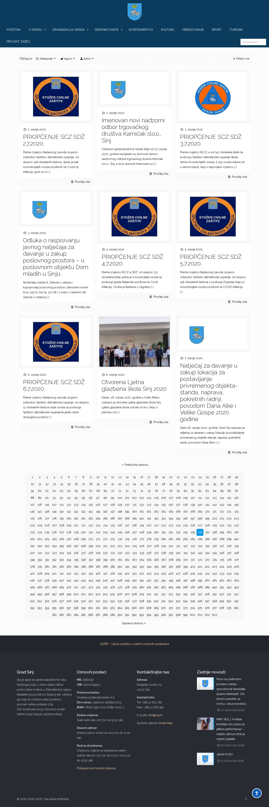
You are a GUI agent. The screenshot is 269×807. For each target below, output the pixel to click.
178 (54, 518)
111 (200, 497)
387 (98, 566)
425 (163, 573)
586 (90, 614)
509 (141, 594)
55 (214, 484)
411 (62, 573)
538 (141, 601)
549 (222, 601)
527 (61, 601)
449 (127, 580)
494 (32, 594)
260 (229, 532)
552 (32, 608)
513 (171, 594)
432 (214, 573)
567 (141, 608)
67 (90, 491)
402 (207, 566)
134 (156, 504)
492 (229, 587)
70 (112, 491)
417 (105, 573)
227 (200, 525)
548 (214, 601)
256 (200, 532)
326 (76, 552)
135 (163, 504)
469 (61, 587)
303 (119, 546)
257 (207, 532)
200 (214, 518)
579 (229, 608)
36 (76, 484)
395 (156, 566)
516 (193, 594)
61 (46, 491)
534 (112, 601)
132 (142, 504)
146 (32, 511)
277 (142, 539)
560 (90, 608)
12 (112, 477)
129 (120, 504)
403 (214, 566)
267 (69, 539)
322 (47, 552)
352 (54, 559)
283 (185, 539)
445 (98, 580)
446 (105, 580)
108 (178, 497)
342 (192, 552)
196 (185, 518)
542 (171, 601)
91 (54, 497)
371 (193, 559)
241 (91, 532)
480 (141, 587)
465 (32, 587)
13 (120, 477)
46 (149, 484)
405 (229, 566)
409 (47, 573)
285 (200, 539)
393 (141, 566)
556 (61, 608)
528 (69, 601)
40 (105, 484)
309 (163, 546)
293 (47, 546)
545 (193, 601)
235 (47, 532)
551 (236, 601)
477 (120, 587)
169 (200, 511)
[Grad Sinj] (134, 12)
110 (193, 497)
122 (69, 504)
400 (192, 566)
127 (105, 504)
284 (192, 539)
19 (163, 477)
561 (98, 608)
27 (221, 477)
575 (200, 608)
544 (185, 601)
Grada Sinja (165, 723)
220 (149, 525)
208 (61, 525)
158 (120, 511)
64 (68, 491)
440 (61, 580)
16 (141, 477)
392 (134, 566)
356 (83, 559)
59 (32, 491)
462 (221, 580)
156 (105, 511)
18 (156, 477)
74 (141, 491)
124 (83, 504)
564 (120, 608)
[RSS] (246, 799)
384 (76, 566)
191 (149, 518)
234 (39, 532)
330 (105, 552)
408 (39, 573)
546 (200, 601)
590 (120, 614)
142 (214, 504)
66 (83, 491)
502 (90, 594)
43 (127, 484)
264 (47, 539)
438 (47, 580)
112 (207, 497)
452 (149, 580)
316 (214, 546)
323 (54, 552)
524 (39, 601)
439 (54, 580)
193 (163, 518)
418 (112, 573)
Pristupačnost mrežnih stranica (96, 768)
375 (222, 559)
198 (200, 518)
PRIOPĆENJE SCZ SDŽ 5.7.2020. (211, 260)
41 (112, 484)
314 (200, 546)
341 (185, 552)
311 (178, 546)
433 (222, 573)
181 (76, 518)
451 (142, 580)
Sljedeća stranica (132, 623)
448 (119, 580)
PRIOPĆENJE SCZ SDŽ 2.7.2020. (54, 140)
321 (40, 552)
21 (178, 477)
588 (105, 614)
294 (54, 546)
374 (214, 559)
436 (32, 580)
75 (149, 491)
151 (69, 511)
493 (236, 587)
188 (127, 518)
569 (156, 608)
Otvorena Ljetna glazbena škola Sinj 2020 (134, 385)
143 (222, 504)
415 (91, 573)
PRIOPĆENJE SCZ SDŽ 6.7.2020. (54, 385)
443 (83, 580)
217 (127, 525)
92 (61, 497)
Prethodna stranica (136, 464)
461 (214, 580)
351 (47, 559)
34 (61, 484)
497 (54, 594)
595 (156, 614)
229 (214, 525)
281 (171, 539)
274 (120, 539)
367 (163, 559)
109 (185, 497)
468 (54, 587)
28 (229, 477)
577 (214, 608)
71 (120, 491)
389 (112, 566)
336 (149, 552)
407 (32, 573)
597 (171, 614)
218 (134, 525)
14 (127, 477)
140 (200, 504)
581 (54, 614)
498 (61, 594)
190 (141, 518)
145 (236, 504)
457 (185, 580)
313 (193, 546)
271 (98, 539)
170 (207, 511)
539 (149, 601)
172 (222, 511)
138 (185, 504)
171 (214, 511)
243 (105, 532)
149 (54, 511)
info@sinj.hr (155, 715)
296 (68, 546)
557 (69, 608)
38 (90, 484)
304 (127, 546)
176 (40, 518)
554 (47, 608)
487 (192, 587)
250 (156, 532)
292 (39, 546)
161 (142, 511)
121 (62, 504)
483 (163, 587)
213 (98, 525)
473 (90, 587)
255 (193, 532)
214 (105, 525)
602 (207, 614)
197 (193, 518)
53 (200, 484)
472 (83, 587)
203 (236, 518)
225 (185, 525)
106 (163, 497)
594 (149, 614)
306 (141, 546)
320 (32, 552)
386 (90, 566)
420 (127, 573)
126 (98, 504)
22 (185, 477)
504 (105, 594)
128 (112, 504)
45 (141, 484)
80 (185, 491)
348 (236, 552)
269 (83, 539)
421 (134, 573)
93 (68, 497)
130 (127, 504)
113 (215, 497)
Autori (87, 58)
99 (112, 497)
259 (222, 532)
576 (207, 608)
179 (61, 518)
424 (156, 573)
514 (178, 594)
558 (76, 608)
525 (47, 601)
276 (134, 539)
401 (200, 566)
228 (207, 525)
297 (76, 546)
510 (149, 594)
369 (178, 559)
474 (98, 587)
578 (222, 608)
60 (40, 491)
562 (105, 608)
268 (76, 539)
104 (149, 497)
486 (185, 587)
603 (214, 614)
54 (207, 484)
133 (149, 504)
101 (127, 497)
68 (98, 491)
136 (171, 504)
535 (120, 601)
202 (229, 518)
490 (214, 587)
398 (178, 566)
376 (229, 559)
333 (127, 552)
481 (149, 587)
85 (222, 491)
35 (68, 484)
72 (127, 491)
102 (134, 497)
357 (91, 559)
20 (171, 477)
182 (83, 518)
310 (171, 546)
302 (112, 546)
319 (236, 546)
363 (134, 559)
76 (156, 491)
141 (207, 504)
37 (83, 484)
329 (98, 552)
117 (32, 504)
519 (214, 594)
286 (207, 539)
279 (156, 539)
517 (200, 594)
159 (127, 511)
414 (83, 573)
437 (39, 580)
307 (149, 546)
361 (120, 559)
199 (207, 518)
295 (61, 546)
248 (141, 532)
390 (119, 566)
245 (120, 532)
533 (105, 601)
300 (98, 546)
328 (90, 552)
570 (163, 608)
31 (39, 484)
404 (221, 566)
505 (112, 594)
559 (83, 608)
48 (163, 484)
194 (171, 518)
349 (32, 559)
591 (127, 614)
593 (141, 614)
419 (120, 573)
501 (83, 594)
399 (185, 566)
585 (83, 614)
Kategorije (46, 58)
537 (134, 601)
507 (127, 594)
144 (229, 504)
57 (229, 484)
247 (134, 532)
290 (236, 539)
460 (207, 580)
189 (134, 518)
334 (134, 552)
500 (76, 594)
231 (229, 525)
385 (83, 566)
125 (91, 504)
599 (185, 614)
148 (47, 511)
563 (112, 608)
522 (236, 594)
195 (178, 518)
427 (178, 573)
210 (76, 525)
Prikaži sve (242, 58)
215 (112, 525)
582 (61, 614)
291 (32, 546)
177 (47, 518)
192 (156, 518)
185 (105, 518)
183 (90, 518)
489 (207, 587)
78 (171, 491)
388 (105, 566)
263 (39, 539)
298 (83, 546)
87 (236, 491)
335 (141, 552)
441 (69, 580)
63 (61, 491)
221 (156, 525)
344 (207, 552)
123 (76, 504)
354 (69, 559)
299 (90, 546)
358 (98, 559)
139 (193, 504)
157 (113, 511)
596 (163, 614)
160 (134, 511)
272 (105, 539)
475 (105, 587)
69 (105, 491)
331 (112, 552)
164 (163, 511)
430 (200, 573)
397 (171, 566)
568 (149, 608)
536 (127, 601)
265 (54, 539)
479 (134, 587)
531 (91, 601)
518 (207, 594)
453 (156, 580)
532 (98, 601)
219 (142, 525)
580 (236, 608)
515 (185, 594)
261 (236, 532)
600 (192, 614)
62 (54, 491)
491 (222, 587)
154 (91, 511)
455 (171, 580)
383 (68, 566)
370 (185, 559)
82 (200, 491)
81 (192, 491)
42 (120, 484)
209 (68, 525)
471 (76, 587)
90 (47, 497)
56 (222, 484)
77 (163, 491)
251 (163, 532)
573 (185, 608)
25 (207, 477)
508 (134, 594)
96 (90, 497)
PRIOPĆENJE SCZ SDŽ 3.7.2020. (211, 140)
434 (229, 573)
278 (149, 539)
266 (61, 539)
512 (163, 594)
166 (178, 511)
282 (178, 539)
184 (98, 518)
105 (156, 497)
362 (127, 559)
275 (127, 539)
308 (156, 546)
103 (141, 497)
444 (90, 580)
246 (127, 532)
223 (171, 525)
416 (98, 573)
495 (39, 594)
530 (83, 601)
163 (156, 511)
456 (178, 580)
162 (149, 511)
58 (236, 484)
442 (76, 580)
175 (32, 518)
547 (207, 601)
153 (83, 511)
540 (156, 601)
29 (236, 477)
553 (40, 608)
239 (76, 532)
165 (171, 511)
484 (170, 587)
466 (39, 587)
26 (214, 477)
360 (112, 559)
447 (112, 580)
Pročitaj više (82, 181)
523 (32, 601)
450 (134, 580)
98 (105, 497)
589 (112, 614)
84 (214, 491)
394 (149, 566)
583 (69, 614)
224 (178, 525)
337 (156, 552)
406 (236, 566)
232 (236, 525)
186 (112, 518)
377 (236, 559)
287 (214, 539)
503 (98, 594)
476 (112, 587)
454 (163, 580)
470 (69, 587)
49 (171, 484)
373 (207, 559)
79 (178, 491)
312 (185, 546)
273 (112, 539)
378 (32, 566)
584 (76, 614)
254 (185, 532)
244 (112, 532)
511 (156, 594)
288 (221, 539)
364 (141, 559)
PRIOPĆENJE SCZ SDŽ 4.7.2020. (132, 260)
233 (32, 532)
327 (83, 552)
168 (192, 511)
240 (83, 532)
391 (127, 566)
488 (200, 587)
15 (134, 477)
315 (207, 546)
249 (149, 532)
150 (61, 511)
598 (178, 614)
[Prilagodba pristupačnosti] (257, 793)
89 (39, 497)
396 (163, 566)
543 (178, 601)
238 (68, 532)
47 (156, 484)
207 (54, 525)
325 (69, 552)
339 (171, 552)
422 (141, 573)
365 (149, 559)
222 (163, 525)
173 (229, 511)
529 (76, 601)
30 (32, 484)
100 (120, 497)
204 (32, 525)
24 (200, 477)
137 (178, 504)
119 (47, 504)
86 (229, 491)
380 (47, 566)
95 (83, 497)
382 (61, 566)
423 (149, 573)
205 (39, 525)
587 (98, 614)
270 (90, 539)
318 (229, 546)
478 (127, 587)
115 (229, 497)
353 (61, 559)
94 (76, 497)
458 (192, 580)
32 (47, 484)
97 (97, 497)
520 (222, 594)
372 (200, 559)
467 (47, 587)
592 (134, 614)
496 (47, 594)
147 (40, 511)
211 (83, 525)
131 (134, 504)
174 (236, 511)
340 (178, 552)
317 (222, 546)
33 (54, 484)
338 (163, 552)
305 (134, 546)
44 (134, 484)
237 (61, 532)
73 (134, 491)
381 (54, 566)
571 (171, 608)
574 (193, 608)
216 (120, 525)
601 (200, 614)
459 (200, 580)
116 (236, 497)
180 (69, 518)
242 (98, 532)
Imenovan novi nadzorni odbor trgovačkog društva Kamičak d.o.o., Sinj (133, 130)
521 (229, 594)
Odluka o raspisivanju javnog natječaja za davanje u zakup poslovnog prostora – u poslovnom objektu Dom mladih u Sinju (55, 257)
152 (76, 511)
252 (171, 532)
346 (221, 552)
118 (40, 504)
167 (185, 511)
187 (120, 518)
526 (54, 601)
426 (170, 573)
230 (221, 525)
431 (207, 573)
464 (236, 580)
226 (192, 525)
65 (76, 491)
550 (229, 601)
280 (163, 539)
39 (98, 484)
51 (185, 484)
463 (229, 580)
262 (32, 539)
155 (98, 511)
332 (120, 552)
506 (119, 594)
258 (214, 532)
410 (54, 573)
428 (185, 573)
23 (192, 477)
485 (178, 587)
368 (170, 559)
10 (97, 477)
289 (229, 539)
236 (54, 532)
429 (192, 573)
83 (207, 491)
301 (105, 546)
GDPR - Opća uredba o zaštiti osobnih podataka (134, 644)
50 (178, 484)
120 (54, 504)
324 (61, 552)
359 (105, 559)
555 (54, 608)
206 (47, 525)
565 (127, 608)
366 (156, 559)
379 (39, 566)
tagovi (68, 58)
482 (156, 587)
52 (192, 484)
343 (200, 552)
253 (178, 532)
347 (229, 552)
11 (105, 477)
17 (149, 477)
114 (222, 497)
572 (178, 608)
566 (134, 608)
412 (69, 573)
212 (91, 525)
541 (163, 601)
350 (39, 559)
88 (32, 497)
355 (76, 559)
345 (214, 552)
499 (69, 594)
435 (236, 573)
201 (222, 518)
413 (76, 573)
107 (171, 497)
